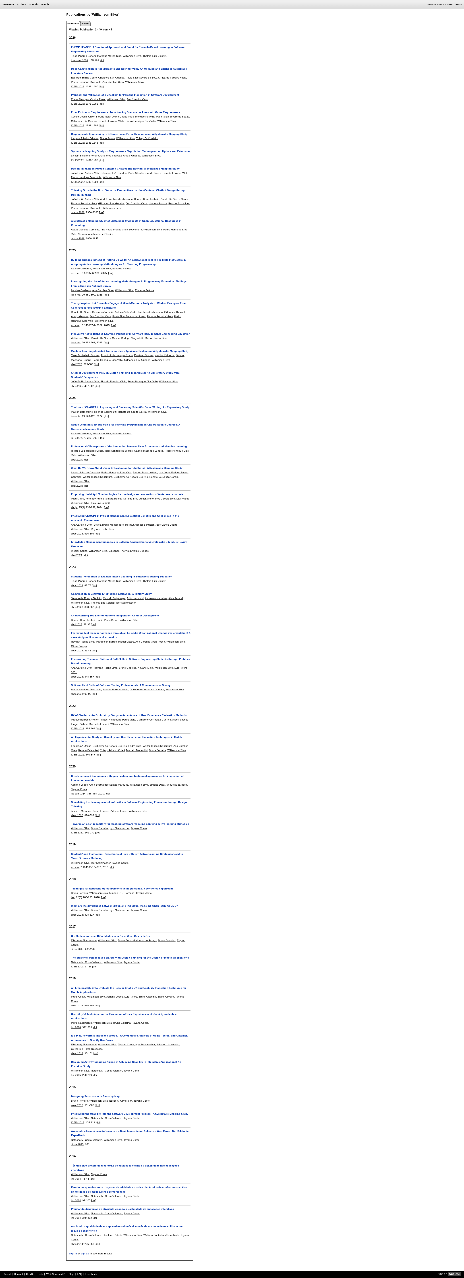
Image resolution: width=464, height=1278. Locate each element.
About (7, 1274)
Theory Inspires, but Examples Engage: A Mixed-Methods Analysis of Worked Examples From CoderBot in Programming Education (128, 305)
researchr (8, 4)
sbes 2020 (77, 815)
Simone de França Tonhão (86, 598)
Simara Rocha (113, 498)
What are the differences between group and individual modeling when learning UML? (124, 905)
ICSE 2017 (77, 966)
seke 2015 (77, 1105)
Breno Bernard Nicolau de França (137, 940)
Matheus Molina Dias (109, 55)
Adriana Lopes (79, 784)
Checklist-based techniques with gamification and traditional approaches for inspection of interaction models (127, 778)
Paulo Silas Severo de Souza (142, 77)
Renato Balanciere (179, 203)
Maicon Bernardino (156, 338)
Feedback (91, 1274)
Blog (71, 1274)
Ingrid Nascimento (81, 1022)
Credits (30, 1274)
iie (72, 437)
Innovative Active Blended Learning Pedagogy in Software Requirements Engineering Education (130, 333)
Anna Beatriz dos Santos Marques (108, 784)
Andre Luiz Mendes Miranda (146, 312)
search (45, 4)
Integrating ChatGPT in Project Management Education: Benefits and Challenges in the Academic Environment (125, 518)
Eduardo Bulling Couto (84, 77)
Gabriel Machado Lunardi (148, 450)
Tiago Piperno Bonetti (83, 55)
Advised (85, 23)
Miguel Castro (126, 641)
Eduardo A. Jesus (81, 745)
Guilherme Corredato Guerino (131, 476)
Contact (18, 1274)
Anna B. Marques (81, 811)
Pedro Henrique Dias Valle (86, 81)
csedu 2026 (77, 212)
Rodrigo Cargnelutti (132, 338)
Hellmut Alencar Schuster (139, 524)
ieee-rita (75, 294)
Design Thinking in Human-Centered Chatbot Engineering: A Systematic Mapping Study (125, 168)
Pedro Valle (128, 719)
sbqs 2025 (77, 386)
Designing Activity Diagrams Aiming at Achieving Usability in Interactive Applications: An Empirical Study (126, 1064)
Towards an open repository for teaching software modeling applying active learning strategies (130, 823)
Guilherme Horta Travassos (87, 1048)
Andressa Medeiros (156, 598)
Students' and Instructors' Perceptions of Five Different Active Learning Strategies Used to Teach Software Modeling (127, 856)
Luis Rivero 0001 (100, 502)
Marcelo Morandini (137, 750)
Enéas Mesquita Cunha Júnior (88, 99)
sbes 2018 (77, 914)
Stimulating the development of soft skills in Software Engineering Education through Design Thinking (129, 804)
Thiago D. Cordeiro (147, 138)
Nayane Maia (145, 667)
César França (79, 646)
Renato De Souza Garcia (174, 199)
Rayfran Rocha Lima (103, 529)
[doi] (102, 60)
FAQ (79, 1274)
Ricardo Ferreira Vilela (173, 77)
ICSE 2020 (77, 832)
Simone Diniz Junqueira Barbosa (168, 784)
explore (21, 4)
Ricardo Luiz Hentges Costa (117, 355)
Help (40, 1274)
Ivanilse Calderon (81, 268)
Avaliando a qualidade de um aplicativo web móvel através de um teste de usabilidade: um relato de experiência (127, 1228)
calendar (34, 4)
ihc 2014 (76, 1178)
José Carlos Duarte (166, 524)
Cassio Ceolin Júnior (82, 116)
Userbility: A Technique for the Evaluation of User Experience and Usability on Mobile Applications (124, 1016)
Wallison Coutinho (153, 1235)
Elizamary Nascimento (84, 940)
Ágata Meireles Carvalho (85, 229)
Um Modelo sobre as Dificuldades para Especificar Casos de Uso (111, 936)
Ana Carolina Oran (113, 81)
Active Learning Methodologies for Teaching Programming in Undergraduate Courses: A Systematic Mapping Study (125, 426)
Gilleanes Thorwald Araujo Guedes (120, 155)
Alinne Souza (107, 138)
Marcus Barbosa (80, 719)
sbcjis (74, 507)
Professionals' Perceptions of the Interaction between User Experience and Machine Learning (129, 446)
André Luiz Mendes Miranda (116, 199)
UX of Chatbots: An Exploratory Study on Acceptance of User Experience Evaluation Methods (129, 715)
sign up (85, 1253)
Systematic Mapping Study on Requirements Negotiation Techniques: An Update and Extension (130, 151)
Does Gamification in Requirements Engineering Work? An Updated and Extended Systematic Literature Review (129, 71)
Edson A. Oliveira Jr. (120, 1100)
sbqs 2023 (77, 650)
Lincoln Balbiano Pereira (85, 155)
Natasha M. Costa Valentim (86, 962)
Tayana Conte (79, 789)
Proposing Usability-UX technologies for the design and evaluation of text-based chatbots (127, 494)
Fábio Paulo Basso (107, 620)
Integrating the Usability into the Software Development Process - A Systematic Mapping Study (129, 1113)
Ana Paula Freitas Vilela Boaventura (121, 229)
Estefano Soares (143, 355)
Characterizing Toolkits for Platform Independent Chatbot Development (115, 615)
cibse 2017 (77, 949)
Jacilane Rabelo (113, 1235)
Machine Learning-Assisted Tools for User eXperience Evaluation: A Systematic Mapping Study (130, 351)
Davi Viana (182, 498)
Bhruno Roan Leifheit (108, 116)
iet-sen (75, 793)
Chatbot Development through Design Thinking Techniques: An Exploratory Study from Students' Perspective (125, 375)
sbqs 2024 (77, 533)
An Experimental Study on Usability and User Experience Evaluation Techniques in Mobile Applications (127, 739)
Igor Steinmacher (126, 602)
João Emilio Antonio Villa (85, 173)
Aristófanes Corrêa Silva (161, 498)
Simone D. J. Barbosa (121, 892)
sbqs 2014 (77, 1243)
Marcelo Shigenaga (114, 598)
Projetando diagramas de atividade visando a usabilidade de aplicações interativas (122, 1208)
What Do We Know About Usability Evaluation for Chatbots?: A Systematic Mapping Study (127, 467)
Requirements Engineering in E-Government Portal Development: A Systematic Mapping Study (129, 134)
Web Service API (55, 1274)
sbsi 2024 (76, 459)
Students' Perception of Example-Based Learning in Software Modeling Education (121, 576)
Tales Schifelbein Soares (85, 355)
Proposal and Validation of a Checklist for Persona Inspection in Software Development (125, 94)
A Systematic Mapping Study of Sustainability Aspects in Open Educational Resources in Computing (126, 223)
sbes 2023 (77, 585)
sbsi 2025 (76, 364)
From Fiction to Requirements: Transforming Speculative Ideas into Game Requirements (125, 112)
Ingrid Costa (78, 996)
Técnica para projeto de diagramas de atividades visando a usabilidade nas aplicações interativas (125, 1167)
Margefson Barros (106, 641)
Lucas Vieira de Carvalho (85, 472)
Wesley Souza (79, 550)
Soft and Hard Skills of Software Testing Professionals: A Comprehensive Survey (121, 685)
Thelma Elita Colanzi (154, 55)
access (75, 273)
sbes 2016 (77, 1053)
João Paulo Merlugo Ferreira (138, 116)
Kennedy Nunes (95, 498)
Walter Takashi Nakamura (97, 476)
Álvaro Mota (172, 1235)
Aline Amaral (175, 598)
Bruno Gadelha (127, 667)
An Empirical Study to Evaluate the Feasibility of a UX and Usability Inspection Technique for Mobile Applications (128, 990)
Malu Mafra (77, 498)
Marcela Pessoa (157, 203)
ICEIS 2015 (77, 1122)
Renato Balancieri (88, 750)
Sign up (458, 4)
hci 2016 (76, 1027)
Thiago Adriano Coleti (112, 750)
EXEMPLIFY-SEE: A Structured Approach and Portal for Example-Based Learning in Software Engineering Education (128, 49)
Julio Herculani (135, 598)
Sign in (450, 4)
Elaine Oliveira (166, 996)
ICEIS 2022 (77, 728)
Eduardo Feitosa (121, 268)
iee (72, 897)
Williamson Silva (132, 55)
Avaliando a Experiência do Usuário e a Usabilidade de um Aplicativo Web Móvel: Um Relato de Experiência (130, 1133)
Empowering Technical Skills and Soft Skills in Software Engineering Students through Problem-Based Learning (130, 661)
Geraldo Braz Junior (134, 498)
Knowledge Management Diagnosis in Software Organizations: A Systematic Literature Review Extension (129, 544)
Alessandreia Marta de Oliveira (95, 234)
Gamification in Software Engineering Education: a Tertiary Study (111, 593)
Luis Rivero (130, 996)
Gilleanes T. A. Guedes (111, 77)
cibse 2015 (77, 1144)
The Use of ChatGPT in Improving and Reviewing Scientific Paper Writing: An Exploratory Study (130, 407)
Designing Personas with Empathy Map (95, 1096)
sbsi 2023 (76, 624)
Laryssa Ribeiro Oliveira (84, 138)
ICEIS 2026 (77, 86)
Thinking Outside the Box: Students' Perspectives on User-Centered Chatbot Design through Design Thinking (128, 192)
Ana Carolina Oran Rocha (150, 641)
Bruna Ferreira (157, 750)
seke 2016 (77, 1005)
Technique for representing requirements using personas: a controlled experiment (122, 888)
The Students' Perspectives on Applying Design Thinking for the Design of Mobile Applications (130, 957)
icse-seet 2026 (79, 60)
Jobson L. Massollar (167, 1044)
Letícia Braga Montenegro (109, 524)
